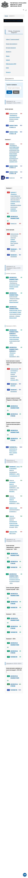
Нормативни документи (11, 44)
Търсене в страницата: (11, 84)
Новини (7, 56)
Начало (6, 16)
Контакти (8, 72)
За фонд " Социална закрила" (12, 39)
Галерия (8, 60)
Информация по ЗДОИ (11, 64)
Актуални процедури (11, 47)
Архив (7, 67)
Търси (9, 92)
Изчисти (16, 92)
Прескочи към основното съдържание (13, 20)
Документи (8, 51)
